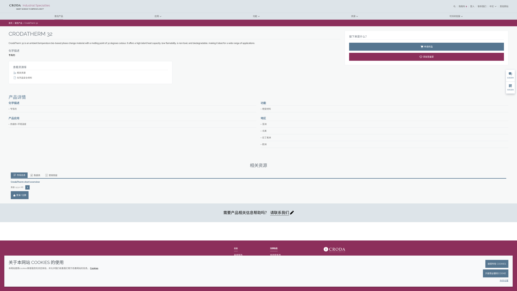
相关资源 (21, 73)
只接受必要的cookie (495, 273)
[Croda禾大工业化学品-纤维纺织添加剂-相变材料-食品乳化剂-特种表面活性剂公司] (29, 5)
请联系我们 (279, 213)
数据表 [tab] (36, 175)
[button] (58, 16)
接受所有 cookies (497, 264)
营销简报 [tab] (52, 175)
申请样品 (428, 46)
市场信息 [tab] (20, 175)
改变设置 (504, 280)
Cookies (94, 268)
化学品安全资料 (24, 78)
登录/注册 (21, 195)
